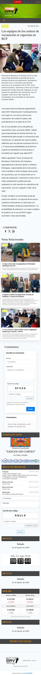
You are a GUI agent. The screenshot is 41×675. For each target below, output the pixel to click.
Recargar (30, 398)
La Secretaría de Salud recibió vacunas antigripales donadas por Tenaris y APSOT (19, 330)
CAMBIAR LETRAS (31, 525)
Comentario (9, 366)
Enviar (30, 409)
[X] (23, 2)
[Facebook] (27, 2)
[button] (11, 2)
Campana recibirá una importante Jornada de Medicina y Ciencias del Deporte (18, 295)
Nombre (8, 358)
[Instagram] (30, 2)
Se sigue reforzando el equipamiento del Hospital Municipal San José (18, 265)
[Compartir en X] (9, 231)
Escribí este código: (13, 383)
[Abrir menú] (4, 20)
